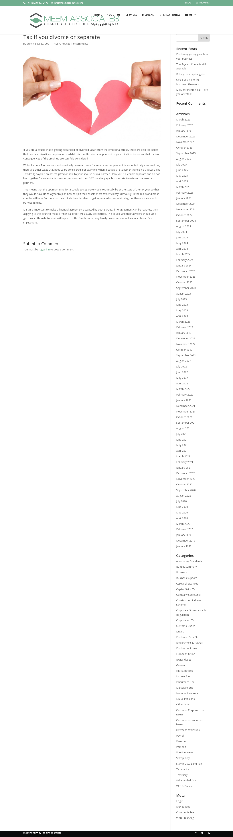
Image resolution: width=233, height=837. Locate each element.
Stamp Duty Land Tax (189, 763)
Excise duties (183, 659)
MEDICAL (148, 14)
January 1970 (183, 546)
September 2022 (186, 355)
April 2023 (182, 316)
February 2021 (184, 462)
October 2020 (184, 484)
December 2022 (185, 338)
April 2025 (182, 181)
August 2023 (183, 293)
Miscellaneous (184, 687)
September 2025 (186, 153)
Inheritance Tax (185, 682)
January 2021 (183, 467)
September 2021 (186, 422)
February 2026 (184, 125)
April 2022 (182, 383)
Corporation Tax (186, 620)
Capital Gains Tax (186, 589)
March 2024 (183, 254)
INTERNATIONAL (169, 14)
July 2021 (181, 434)
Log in (179, 801)
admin (30, 43)
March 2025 (183, 187)
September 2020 (186, 490)
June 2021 (182, 439)
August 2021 (183, 428)
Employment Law (186, 648)
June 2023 (182, 304)
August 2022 (183, 361)
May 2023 (182, 310)
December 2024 (185, 203)
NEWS (189, 14)
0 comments (80, 43)
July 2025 (181, 164)
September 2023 (186, 288)
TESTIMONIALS (202, 3)
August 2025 (183, 159)
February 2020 (184, 529)
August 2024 (183, 226)
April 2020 (182, 518)
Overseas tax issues (188, 730)
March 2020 (183, 523)
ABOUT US (114, 14)
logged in (44, 249)
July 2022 (181, 366)
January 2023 (183, 332)
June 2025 (182, 170)
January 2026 (183, 131)
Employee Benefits (187, 637)
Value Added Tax (186, 780)
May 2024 (182, 243)
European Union (185, 654)
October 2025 (184, 147)
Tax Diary (181, 775)
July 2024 (181, 231)
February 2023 (184, 327)
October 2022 (184, 349)
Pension (181, 741)
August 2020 (183, 495)
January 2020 (183, 535)
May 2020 (182, 512)
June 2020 (182, 507)
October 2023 (184, 282)
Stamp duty (183, 758)
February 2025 (184, 192)
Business (181, 572)
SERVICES (131, 14)
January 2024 (183, 265)
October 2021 (184, 417)
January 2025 (183, 198)
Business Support (186, 578)
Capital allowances (187, 583)
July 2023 (181, 299)
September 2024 (186, 220)
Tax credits (182, 769)
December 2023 (185, 271)
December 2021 (185, 406)
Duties (180, 631)
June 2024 (182, 237)
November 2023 (185, 276)
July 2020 (181, 501)
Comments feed (185, 812)
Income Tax (183, 676)
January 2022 (183, 400)
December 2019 (185, 540)
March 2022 (183, 389)
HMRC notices (62, 43)
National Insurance (187, 693)
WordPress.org (185, 818)
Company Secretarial (188, 594)
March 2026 (183, 119)
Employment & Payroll (189, 642)
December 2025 (185, 136)
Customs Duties (185, 626)
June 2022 (182, 372)
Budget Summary (186, 566)
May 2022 (182, 377)
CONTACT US (102, 25)
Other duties (183, 704)
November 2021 (185, 411)
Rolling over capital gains (190, 74)
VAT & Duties (184, 786)
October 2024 (184, 215)
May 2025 (182, 175)
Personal (181, 747)
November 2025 (185, 142)
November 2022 (185, 344)
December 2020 (185, 473)
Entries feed (183, 806)
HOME (98, 14)
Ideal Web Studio (51, 832)
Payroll (180, 735)
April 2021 (182, 450)
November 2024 (185, 209)
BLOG (188, 3)
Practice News (184, 752)
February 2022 (184, 394)
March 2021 (183, 456)
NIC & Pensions (185, 698)
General (180, 665)
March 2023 (183, 321)
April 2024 (182, 248)
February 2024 (184, 260)
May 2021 (182, 445)
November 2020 (185, 478)
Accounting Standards (189, 561)
